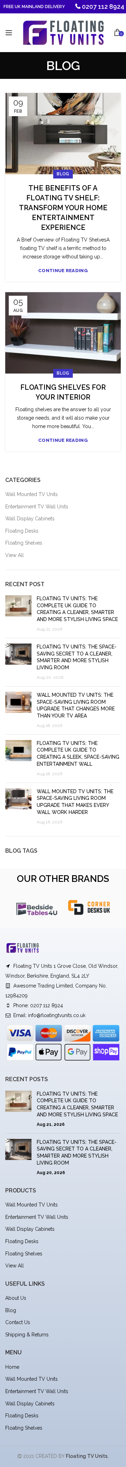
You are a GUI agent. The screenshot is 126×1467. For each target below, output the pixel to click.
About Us (15, 1298)
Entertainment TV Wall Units (36, 506)
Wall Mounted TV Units (31, 494)
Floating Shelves (23, 543)
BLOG (63, 173)
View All (14, 555)
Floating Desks (21, 531)
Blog (10, 1310)
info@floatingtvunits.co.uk (56, 1015)
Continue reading (63, 270)
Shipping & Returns (27, 1334)
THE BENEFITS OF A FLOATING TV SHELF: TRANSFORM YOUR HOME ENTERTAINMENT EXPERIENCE (63, 208)
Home (12, 1367)
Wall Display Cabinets (30, 518)
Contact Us (17, 1322)
